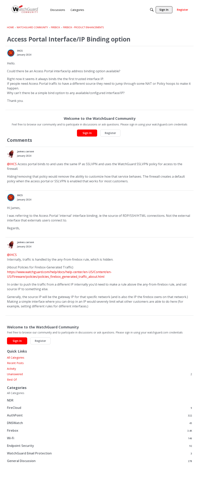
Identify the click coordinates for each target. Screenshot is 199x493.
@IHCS (12, 164)
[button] (11, 53)
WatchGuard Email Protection (99, 453)
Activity (11, 368)
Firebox (99, 431)
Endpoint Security (99, 446)
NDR (10, 400)
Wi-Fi (99, 438)
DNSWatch (99, 423)
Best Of (12, 379)
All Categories (15, 357)
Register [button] (110, 133)
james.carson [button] (25, 151)
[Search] (151, 9)
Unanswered (99, 374)
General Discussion (99, 461)
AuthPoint (99, 415)
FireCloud (99, 408)
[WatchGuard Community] (25, 9)
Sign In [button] (87, 133)
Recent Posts (15, 363)
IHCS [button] (20, 50)
